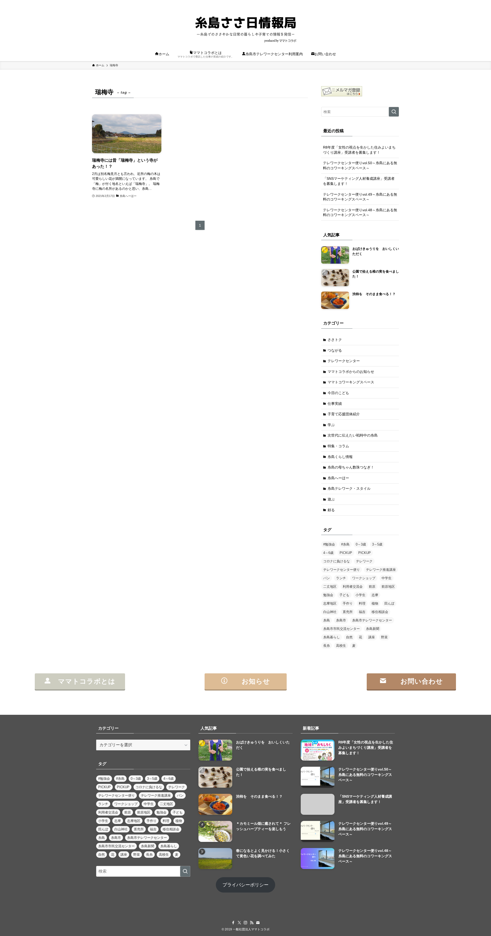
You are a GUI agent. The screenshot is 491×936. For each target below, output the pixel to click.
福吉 (362, 612)
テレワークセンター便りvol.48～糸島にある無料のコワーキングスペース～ (360, 212)
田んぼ (389, 603)
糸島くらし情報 (340, 457)
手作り (348, 603)
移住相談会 (380, 612)
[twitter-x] (369, 3)
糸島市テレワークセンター (372, 620)
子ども (344, 595)
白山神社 (330, 612)
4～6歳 (328, 553)
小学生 (360, 595)
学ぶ (331, 425)
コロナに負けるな (336, 561)
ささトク (335, 340)
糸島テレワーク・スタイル (349, 488)
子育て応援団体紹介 (344, 414)
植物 (375, 603)
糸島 (326, 620)
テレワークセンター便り (341, 570)
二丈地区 (330, 586)
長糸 (326, 646)
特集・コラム (338, 446)
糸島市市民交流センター (341, 629)
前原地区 (388, 586)
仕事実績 (335, 404)
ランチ (341, 578)
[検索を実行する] (394, 112)
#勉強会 (329, 544)
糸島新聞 (372, 629)
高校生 (341, 646)
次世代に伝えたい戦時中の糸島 (353, 435)
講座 (371, 637)
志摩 (375, 595)
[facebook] (362, 3)
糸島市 (341, 620)
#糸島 (345, 544)
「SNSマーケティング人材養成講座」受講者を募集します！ (359, 181)
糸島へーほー (338, 478)
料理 (362, 603)
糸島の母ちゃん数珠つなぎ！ (351, 467)
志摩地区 (330, 603)
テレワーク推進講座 (381, 570)
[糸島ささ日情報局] (245, 27)
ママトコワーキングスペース (351, 382)
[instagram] (375, 3)
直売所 (348, 612)
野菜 (384, 637)
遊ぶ (331, 499)
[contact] (389, 3)
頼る (331, 510)
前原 (372, 586)
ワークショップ (363, 578)
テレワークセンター (344, 361)
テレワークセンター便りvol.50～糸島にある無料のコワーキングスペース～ (360, 165)
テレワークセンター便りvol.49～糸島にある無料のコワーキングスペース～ (360, 197)
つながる (335, 350)
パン (326, 578)
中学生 (387, 578)
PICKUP (346, 553)
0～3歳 (361, 544)
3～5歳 (377, 544)
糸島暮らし (331, 637)
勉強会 (328, 595)
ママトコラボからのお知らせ (351, 372)
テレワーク (364, 561)
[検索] (395, 3)
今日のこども (338, 393)
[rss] (382, 3)
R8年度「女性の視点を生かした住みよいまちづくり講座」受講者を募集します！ (359, 149)
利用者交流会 (353, 586)
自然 (349, 637)
